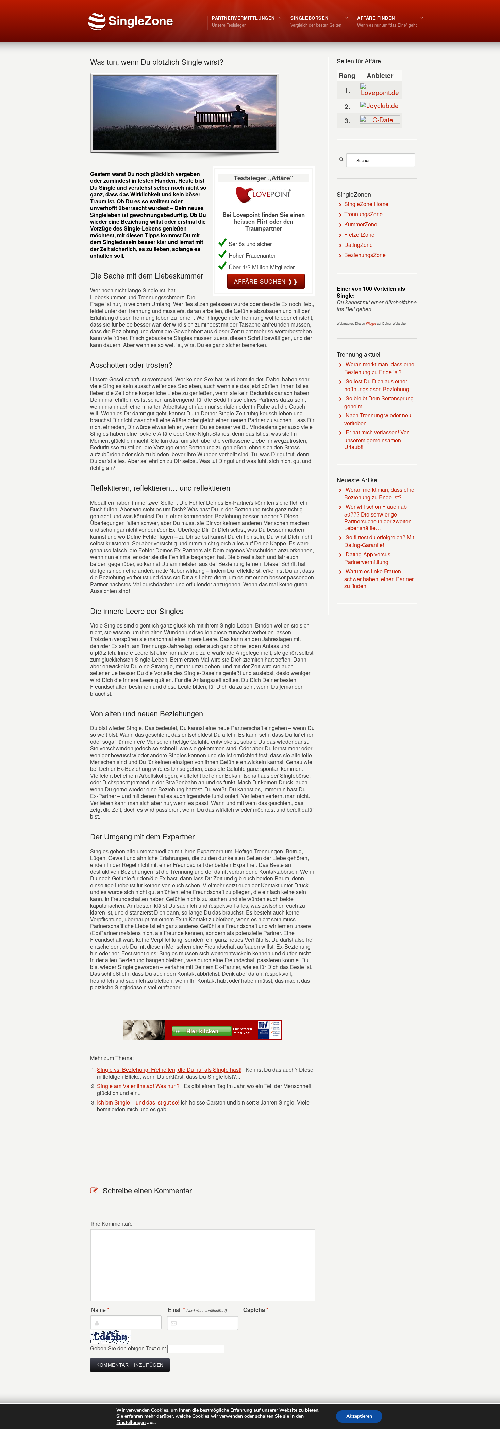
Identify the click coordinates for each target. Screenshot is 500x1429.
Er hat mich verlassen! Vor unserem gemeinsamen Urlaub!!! (376, 439)
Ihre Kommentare (112, 1223)
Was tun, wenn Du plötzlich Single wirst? (156, 61)
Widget (371, 323)
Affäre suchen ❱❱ (266, 281)
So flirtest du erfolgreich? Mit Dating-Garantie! (379, 541)
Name (100, 1310)
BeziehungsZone (365, 255)
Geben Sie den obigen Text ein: (128, 1348)
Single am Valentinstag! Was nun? (138, 1086)
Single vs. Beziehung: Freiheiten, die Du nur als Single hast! (169, 1070)
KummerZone (360, 224)
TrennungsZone (363, 214)
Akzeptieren (359, 1416)
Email (197, 1310)
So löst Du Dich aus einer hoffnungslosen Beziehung (376, 385)
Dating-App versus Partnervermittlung (367, 558)
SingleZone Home (366, 204)
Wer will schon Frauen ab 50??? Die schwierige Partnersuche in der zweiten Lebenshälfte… (378, 517)
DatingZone (358, 245)
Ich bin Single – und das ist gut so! (138, 1102)
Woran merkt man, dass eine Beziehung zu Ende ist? (379, 368)
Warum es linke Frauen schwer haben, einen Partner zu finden (379, 578)
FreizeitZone (359, 234)
